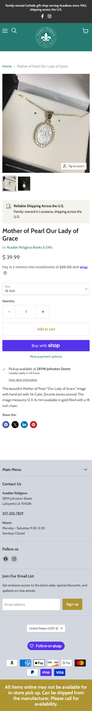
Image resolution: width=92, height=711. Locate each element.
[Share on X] (15, 424)
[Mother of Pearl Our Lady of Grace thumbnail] (9, 183)
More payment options (46, 356)
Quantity (8, 301)
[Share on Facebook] (5, 424)
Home (7, 66)
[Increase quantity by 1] (43, 311)
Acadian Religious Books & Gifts (29, 247)
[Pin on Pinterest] (33, 424)
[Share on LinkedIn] (24, 424)
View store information (23, 380)
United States (43, 628)
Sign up (72, 604)
